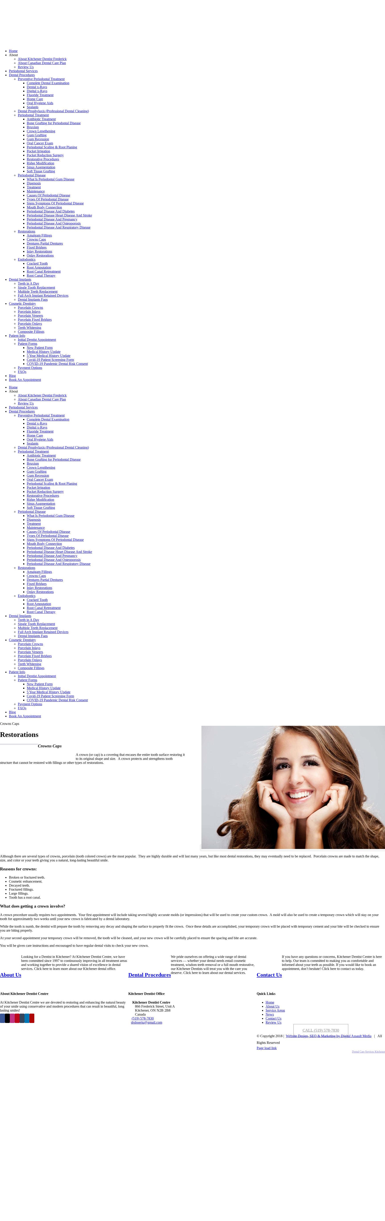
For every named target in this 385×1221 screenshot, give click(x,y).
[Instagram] (12, 1018)
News (270, 1014)
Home (270, 1002)
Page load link (267, 1048)
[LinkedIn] (27, 1018)
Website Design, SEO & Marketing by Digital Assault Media (328, 1036)
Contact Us (273, 1018)
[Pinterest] (17, 1018)
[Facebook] (2, 1018)
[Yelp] (31, 1018)
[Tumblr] (22, 1018)
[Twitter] (7, 1018)
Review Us (273, 1022)
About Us (272, 1006)
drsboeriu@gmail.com (146, 1022)
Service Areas (275, 1010)
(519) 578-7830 (143, 1018)
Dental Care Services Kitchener (368, 1051)
